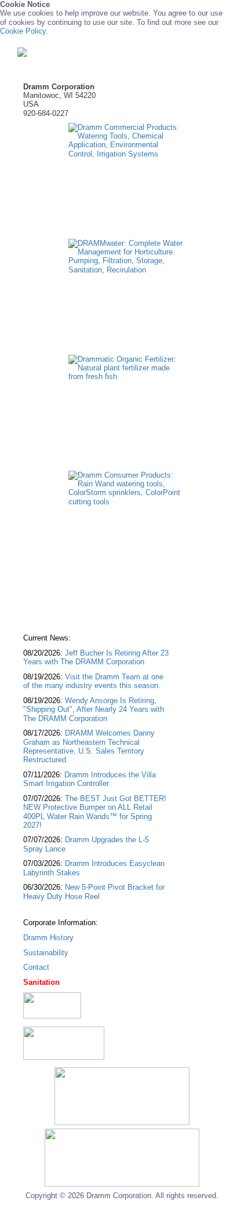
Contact (36, 967)
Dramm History (48, 937)
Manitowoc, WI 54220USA (59, 95)
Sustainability (45, 952)
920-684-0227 (45, 113)
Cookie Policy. (24, 31)
